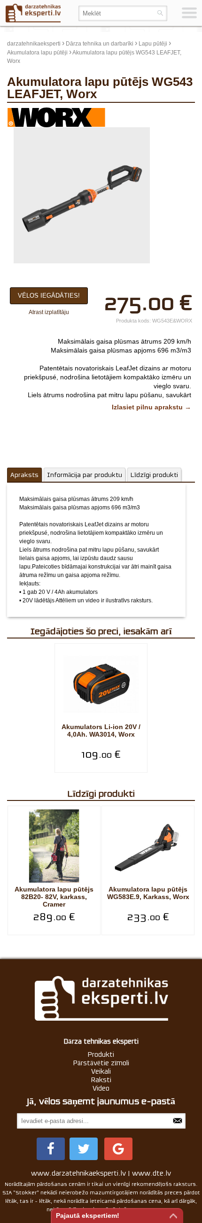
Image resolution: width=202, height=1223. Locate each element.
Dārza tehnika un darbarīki (99, 43)
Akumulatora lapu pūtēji (37, 52)
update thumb (171, 114)
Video (101, 1088)
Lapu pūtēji (153, 43)
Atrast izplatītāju (49, 312)
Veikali (101, 1071)
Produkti (101, 1054)
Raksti (101, 1080)
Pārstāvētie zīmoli (101, 1063)
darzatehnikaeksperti (34, 43)
